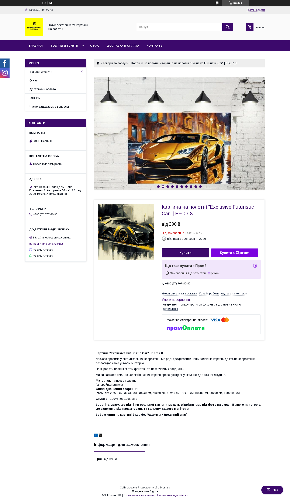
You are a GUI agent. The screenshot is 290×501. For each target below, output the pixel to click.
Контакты (155, 45)
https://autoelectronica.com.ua (51, 237)
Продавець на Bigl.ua (145, 491)
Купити (185, 253)
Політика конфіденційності (172, 495)
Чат (275, 490)
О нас (94, 45)
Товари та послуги (115, 63)
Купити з (227, 253)
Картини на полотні (145, 63)
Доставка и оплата (123, 45)
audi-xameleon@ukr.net (48, 243)
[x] (100, 436)
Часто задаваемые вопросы (49, 106)
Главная (36, 45)
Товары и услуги (64, 45)
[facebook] (96, 436)
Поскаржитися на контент (139, 495)
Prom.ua (165, 487)
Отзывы (35, 98)
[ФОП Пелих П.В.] (34, 34)
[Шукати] (227, 27)
